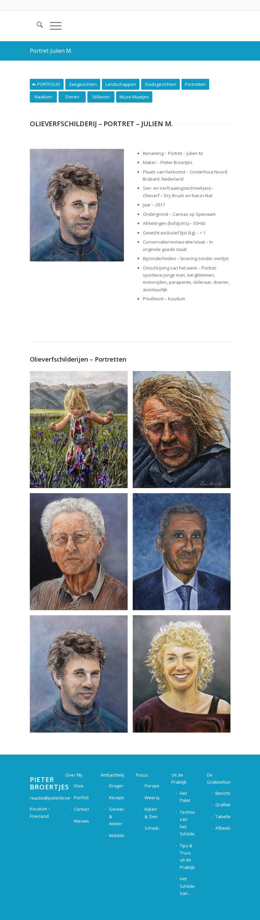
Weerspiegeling (152, 798)
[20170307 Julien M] (81, 676)
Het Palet (185, 796)
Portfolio (81, 798)
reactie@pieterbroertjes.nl (57, 798)
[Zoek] (36, 25)
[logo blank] (213, 25)
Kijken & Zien (151, 812)
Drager (116, 786)
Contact (81, 809)
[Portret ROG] (184, 554)
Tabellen (222, 816)
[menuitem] (36, 25)
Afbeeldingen (222, 828)
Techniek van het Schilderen (187, 823)
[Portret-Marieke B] (184, 676)
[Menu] (52, 25)
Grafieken (222, 805)
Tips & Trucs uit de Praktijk (187, 856)
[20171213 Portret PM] (81, 554)
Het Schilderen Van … (187, 886)
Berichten (222, 793)
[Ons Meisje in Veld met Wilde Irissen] (81, 432)
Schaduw (152, 828)
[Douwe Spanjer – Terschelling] (184, 432)
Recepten (116, 798)
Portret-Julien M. (51, 50)
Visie (79, 786)
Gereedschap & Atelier (116, 816)
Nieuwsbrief (81, 821)
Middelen (116, 835)
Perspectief (152, 786)
